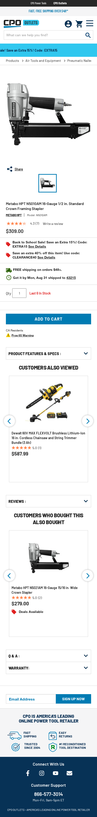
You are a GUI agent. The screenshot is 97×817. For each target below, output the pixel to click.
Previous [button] (9, 421)
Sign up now (73, 698)
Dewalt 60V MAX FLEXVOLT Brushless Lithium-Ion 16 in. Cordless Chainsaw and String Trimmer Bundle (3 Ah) (48, 438)
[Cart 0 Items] (79, 23)
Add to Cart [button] (49, 318)
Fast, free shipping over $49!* (48, 11)
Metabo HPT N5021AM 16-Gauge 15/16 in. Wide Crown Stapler (45, 590)
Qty (8, 293)
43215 (71, 278)
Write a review (53, 223)
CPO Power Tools (38, 3)
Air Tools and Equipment (43, 60)
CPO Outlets (60, 3)
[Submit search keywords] (88, 35)
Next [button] (87, 421)
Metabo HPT (14, 215)
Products (12, 60)
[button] (47, 183)
